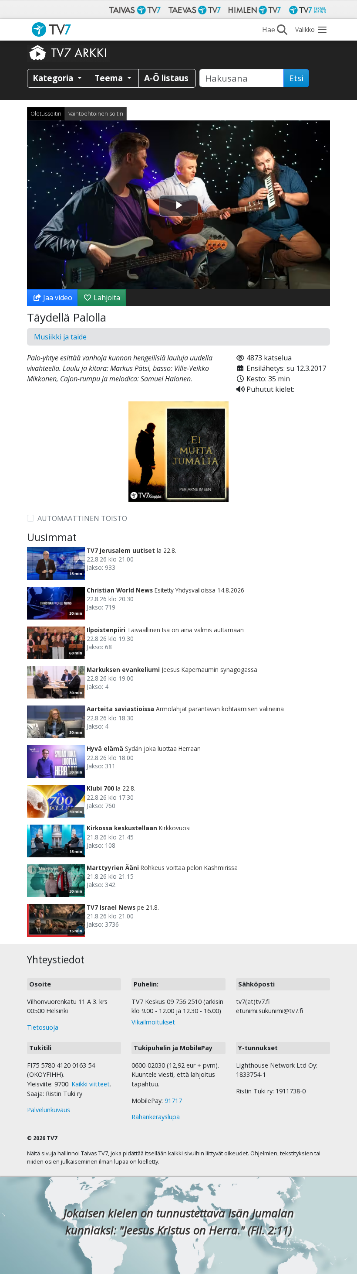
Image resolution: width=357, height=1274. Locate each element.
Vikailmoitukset (153, 1022)
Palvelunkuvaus (48, 1110)
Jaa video (56, 297)
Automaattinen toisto (82, 518)
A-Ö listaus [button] (166, 78)
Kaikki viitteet (90, 1084)
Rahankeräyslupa (155, 1117)
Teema (109, 78)
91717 (173, 1100)
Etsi (296, 78)
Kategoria (54, 78)
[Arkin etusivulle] (68, 52)
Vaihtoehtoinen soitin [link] (95, 113)
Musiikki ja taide (60, 337)
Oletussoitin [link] (45, 113)
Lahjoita (106, 297)
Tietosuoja (42, 1027)
